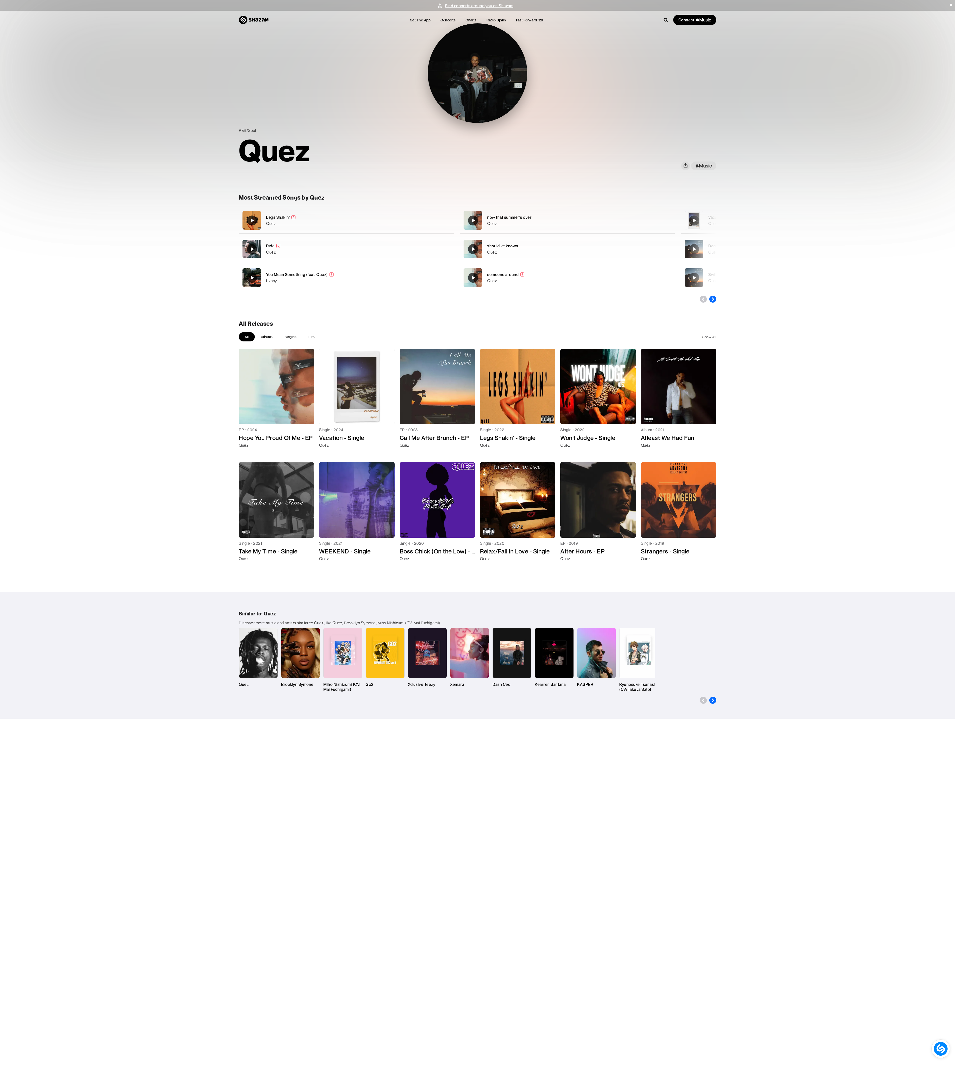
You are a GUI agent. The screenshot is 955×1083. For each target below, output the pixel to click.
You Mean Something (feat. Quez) (297, 274)
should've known (502, 245)
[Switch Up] (694, 278)
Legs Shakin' (278, 217)
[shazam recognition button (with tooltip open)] (940, 1048)
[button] (951, 4)
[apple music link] (703, 166)
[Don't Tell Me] (694, 249)
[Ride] (346, 249)
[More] (422, 220)
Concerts (448, 20)
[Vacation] (694, 220)
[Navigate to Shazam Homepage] (254, 20)
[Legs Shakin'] (346, 220)
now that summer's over (509, 217)
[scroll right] (712, 299)
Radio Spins (496, 20)
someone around (503, 274)
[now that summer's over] (567, 220)
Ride (270, 245)
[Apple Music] (248, 454)
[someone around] (567, 278)
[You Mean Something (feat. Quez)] (346, 278)
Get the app (420, 20)
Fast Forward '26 (529, 20)
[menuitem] (420, 20)
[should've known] (567, 249)
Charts (471, 20)
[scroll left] (703, 299)
